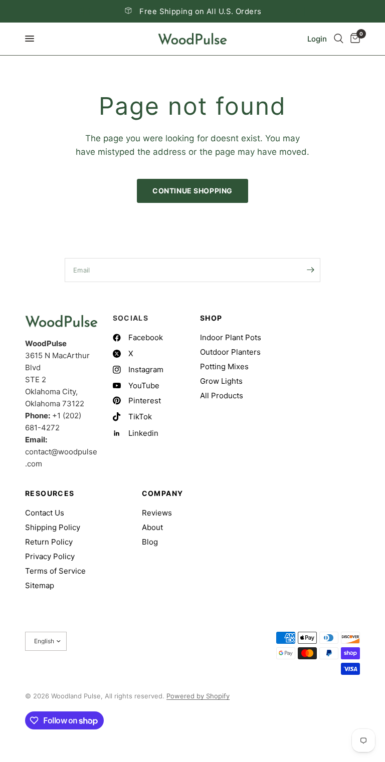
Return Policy (49, 542)
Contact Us (44, 513)
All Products (221, 395)
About (152, 527)
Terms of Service (55, 571)
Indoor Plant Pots (230, 337)
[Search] (338, 39)
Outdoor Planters (230, 352)
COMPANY (162, 493)
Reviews (157, 513)
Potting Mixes (224, 366)
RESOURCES (50, 493)
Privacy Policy (50, 556)
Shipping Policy (52, 527)
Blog (150, 542)
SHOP (211, 318)
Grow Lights (221, 381)
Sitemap (39, 585)
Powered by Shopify (198, 696)
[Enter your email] (310, 270)
